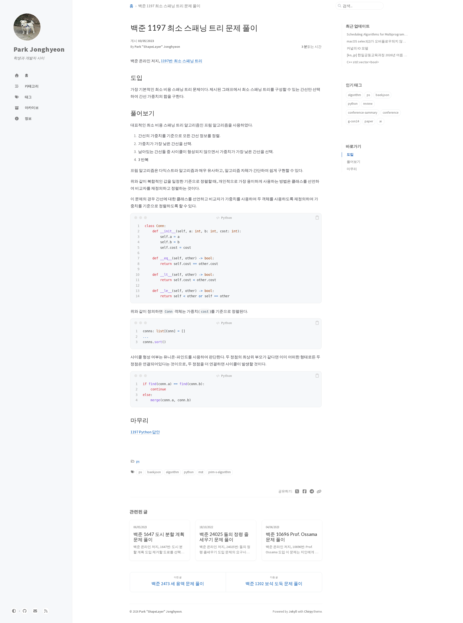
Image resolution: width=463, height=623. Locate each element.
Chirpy (308, 611)
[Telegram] (312, 491)
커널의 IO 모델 (357, 48)
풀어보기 (353, 162)
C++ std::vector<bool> (363, 62)
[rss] (45, 611)
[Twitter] (297, 491)
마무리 (352, 169)
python (189, 472)
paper (369, 121)
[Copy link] (319, 491)
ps (137, 461)
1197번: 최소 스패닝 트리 (181, 60)
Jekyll (293, 611)
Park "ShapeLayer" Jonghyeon (157, 47)
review (368, 104)
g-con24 (353, 121)
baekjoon (154, 472)
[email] (35, 611)
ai (380, 121)
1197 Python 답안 (145, 431)
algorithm (172, 472)
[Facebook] (304, 491)
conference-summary (362, 113)
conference (391, 113)
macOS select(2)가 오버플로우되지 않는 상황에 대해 (385, 41)
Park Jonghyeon (39, 49)
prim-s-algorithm (219, 472)
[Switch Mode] (14, 611)
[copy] (317, 217)
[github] (24, 611)
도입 (350, 154)
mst (200, 472)
